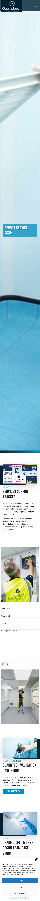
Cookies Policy (14, 898)
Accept (20, 881)
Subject (4, 623)
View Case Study (13, 791)
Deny (20, 887)
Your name (5, 609)
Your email (5, 616)
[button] (37, 860)
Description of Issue (9, 631)
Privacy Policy (24, 898)
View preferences (20, 893)
